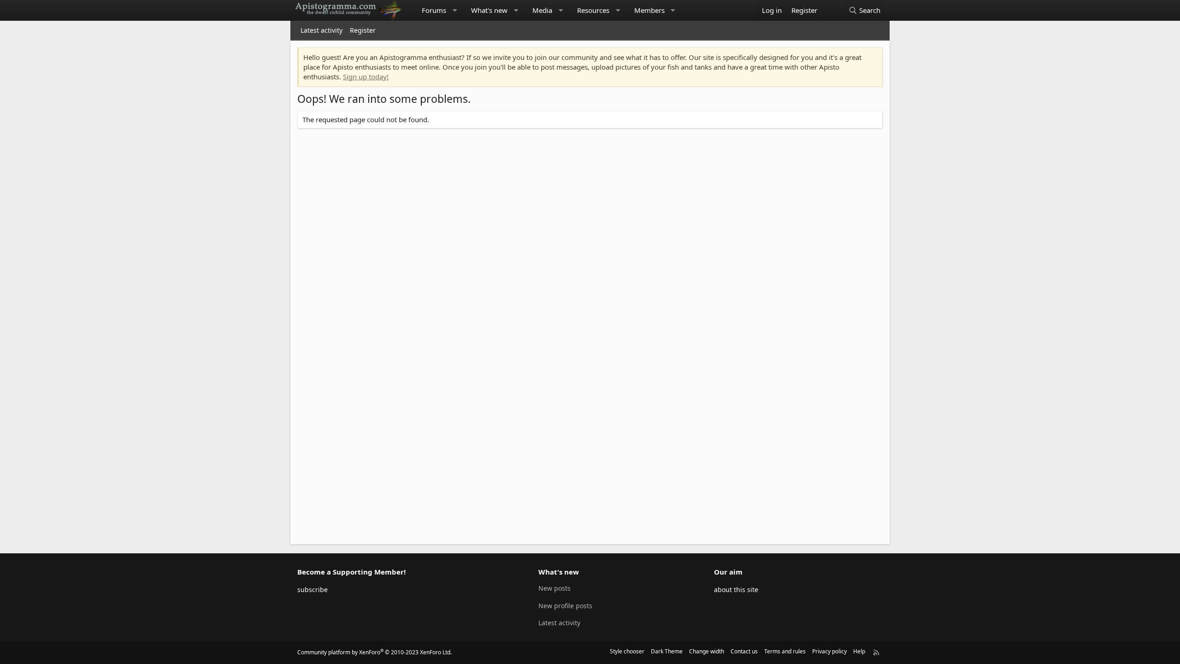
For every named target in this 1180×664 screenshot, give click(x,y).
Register (363, 30)
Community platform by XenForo (374, 652)
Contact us (744, 651)
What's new (489, 10)
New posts (554, 588)
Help (859, 651)
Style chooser (627, 651)
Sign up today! (366, 76)
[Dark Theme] (831, 10)
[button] (455, 10)
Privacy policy (829, 651)
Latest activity (321, 30)
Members (649, 10)
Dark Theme (667, 651)
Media (542, 10)
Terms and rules (785, 651)
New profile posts (565, 605)
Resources (593, 10)
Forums (434, 10)
